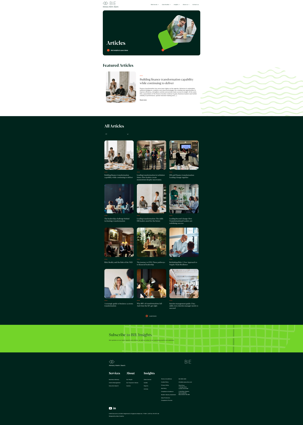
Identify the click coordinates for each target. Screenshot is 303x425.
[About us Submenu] (189, 4)
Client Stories (147, 379)
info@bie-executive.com (185, 382)
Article (141, 75)
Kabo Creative (120, 416)
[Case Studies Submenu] (170, 4)
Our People (129, 379)
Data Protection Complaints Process (166, 399)
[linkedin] (114, 408)
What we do (154, 4)
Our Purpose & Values (132, 382)
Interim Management (114, 382)
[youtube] (110, 408)
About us (185, 4)
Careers (128, 385)
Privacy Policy (165, 385)
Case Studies (165, 4)
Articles (146, 389)
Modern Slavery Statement (168, 394)
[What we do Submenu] (158, 4)
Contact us (195, 4)
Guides (146, 382)
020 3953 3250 (182, 379)
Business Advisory (114, 379)
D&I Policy (164, 388)
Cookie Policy (165, 382)
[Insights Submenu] (179, 4)
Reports (146, 385)
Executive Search (114, 385)
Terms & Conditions (166, 379)
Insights (176, 4)
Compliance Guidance (167, 391)
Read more (143, 100)
